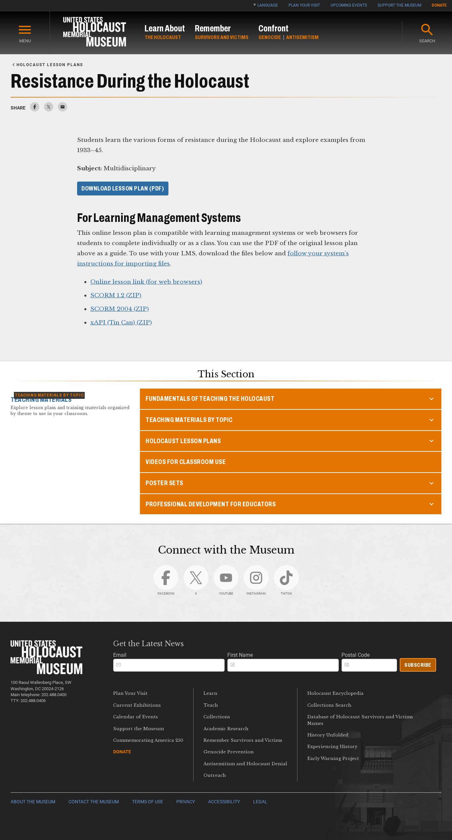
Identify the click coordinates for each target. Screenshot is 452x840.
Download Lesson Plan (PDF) (122, 188)
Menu (25, 40)
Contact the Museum (93, 802)
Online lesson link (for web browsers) (146, 281)
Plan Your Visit (304, 5)
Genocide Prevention (228, 752)
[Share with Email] (62, 109)
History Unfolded (327, 735)
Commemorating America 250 (148, 740)
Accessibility (224, 802)
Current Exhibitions (137, 705)
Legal (260, 802)
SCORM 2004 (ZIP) (119, 309)
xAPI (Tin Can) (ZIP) (121, 322)
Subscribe (417, 665)
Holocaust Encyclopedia (335, 693)
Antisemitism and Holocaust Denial (245, 764)
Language (267, 5)
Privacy (185, 802)
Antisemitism (302, 37)
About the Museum (33, 802)
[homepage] (94, 33)
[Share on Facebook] (34, 109)
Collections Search (329, 705)
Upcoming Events (349, 5)
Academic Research (226, 729)
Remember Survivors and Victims (242, 740)
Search (427, 40)
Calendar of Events (135, 717)
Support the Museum (399, 5)
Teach (210, 705)
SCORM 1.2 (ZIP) (115, 295)
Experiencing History (332, 746)
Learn (210, 693)
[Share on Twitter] (48, 109)
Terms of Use (147, 802)
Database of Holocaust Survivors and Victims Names (360, 720)
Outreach (214, 775)
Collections (216, 717)
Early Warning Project (333, 758)
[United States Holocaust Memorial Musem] (46, 672)
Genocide (269, 37)
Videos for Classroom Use (186, 461)
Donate (439, 5)
